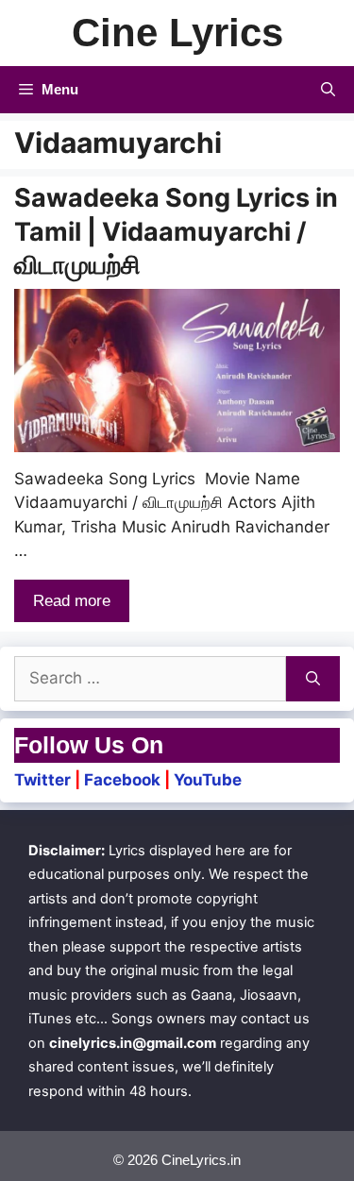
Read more (71, 601)
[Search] (313, 678)
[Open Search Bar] (328, 89)
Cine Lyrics (177, 32)
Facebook (122, 779)
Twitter (42, 779)
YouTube (208, 779)
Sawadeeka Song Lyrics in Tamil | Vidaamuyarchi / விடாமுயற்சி (176, 230)
